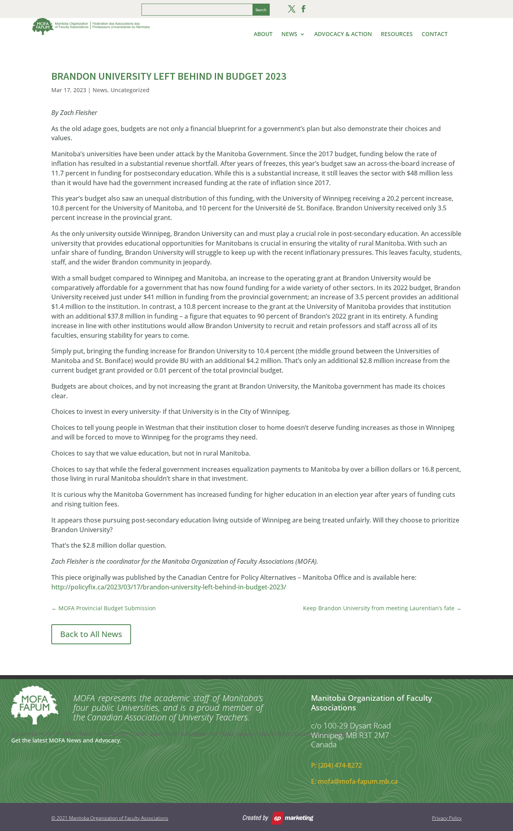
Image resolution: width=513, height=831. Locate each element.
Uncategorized (130, 90)
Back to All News (91, 634)
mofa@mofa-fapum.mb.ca (358, 781)
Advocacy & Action (343, 34)
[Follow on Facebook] (303, 9)
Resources (397, 34)
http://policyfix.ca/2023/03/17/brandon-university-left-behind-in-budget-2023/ (168, 587)
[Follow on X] (292, 9)
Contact (435, 34)
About (263, 34)
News (289, 34)
